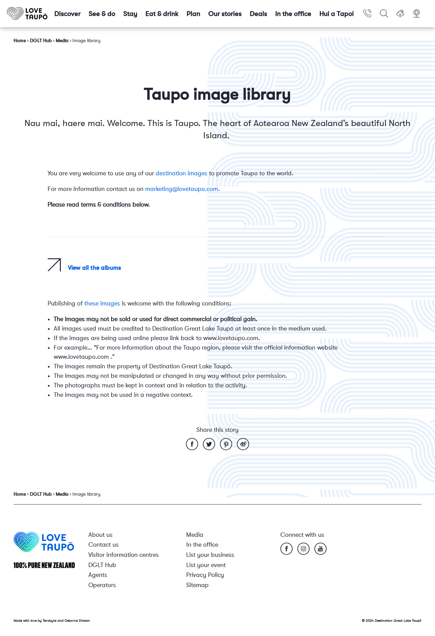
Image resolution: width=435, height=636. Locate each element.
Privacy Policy (205, 574)
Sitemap (197, 585)
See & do (102, 14)
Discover (67, 14)
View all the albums (94, 267)
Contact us (103, 544)
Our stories (225, 14)
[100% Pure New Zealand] (44, 565)
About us (100, 534)
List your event (206, 565)
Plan (193, 14)
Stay (130, 14)
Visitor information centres (123, 554)
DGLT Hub (102, 565)
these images (102, 303)
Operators (102, 585)
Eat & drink (161, 14)
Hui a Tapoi (336, 14)
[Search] (384, 13)
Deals (258, 14)
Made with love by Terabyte (35, 620)
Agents (97, 574)
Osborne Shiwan (77, 620)
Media (194, 534)
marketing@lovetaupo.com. (182, 189)
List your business (210, 554)
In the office (293, 14)
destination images (181, 173)
